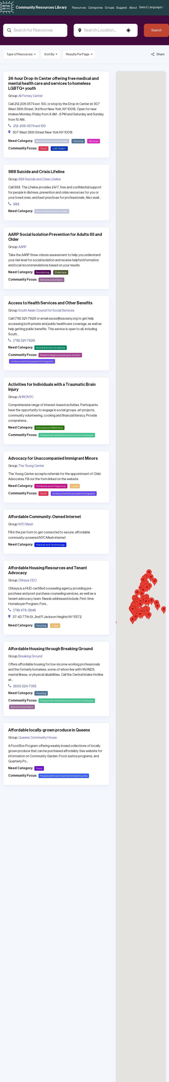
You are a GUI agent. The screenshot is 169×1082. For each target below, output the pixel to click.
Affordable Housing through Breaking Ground (50, 649)
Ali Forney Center (30, 96)
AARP (22, 247)
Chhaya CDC (27, 580)
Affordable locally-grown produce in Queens (49, 730)
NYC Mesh (25, 524)
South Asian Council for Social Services (46, 310)
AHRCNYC (25, 397)
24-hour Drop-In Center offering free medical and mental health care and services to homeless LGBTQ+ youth (53, 84)
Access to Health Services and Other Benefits (50, 303)
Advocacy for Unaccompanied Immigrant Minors (53, 458)
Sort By (49, 54)
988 (16, 204)
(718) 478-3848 (24, 610)
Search (156, 30)
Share (160, 54)
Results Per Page (78, 54)
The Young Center (31, 466)
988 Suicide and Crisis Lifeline (36, 172)
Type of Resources (19, 54)
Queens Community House (37, 737)
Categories (95, 7)
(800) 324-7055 (24, 686)
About (133, 7)
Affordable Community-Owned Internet (44, 517)
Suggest (121, 7)
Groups (109, 7)
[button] (137, 593)
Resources (79, 7)
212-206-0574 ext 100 (29, 126)
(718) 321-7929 (24, 340)
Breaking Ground (30, 656)
